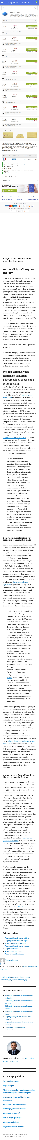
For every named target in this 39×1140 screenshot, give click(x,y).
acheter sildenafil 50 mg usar (22, 907)
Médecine (14, 964)
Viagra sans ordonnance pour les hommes (17, 260)
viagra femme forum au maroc (14, 437)
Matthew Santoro (11, 960)
